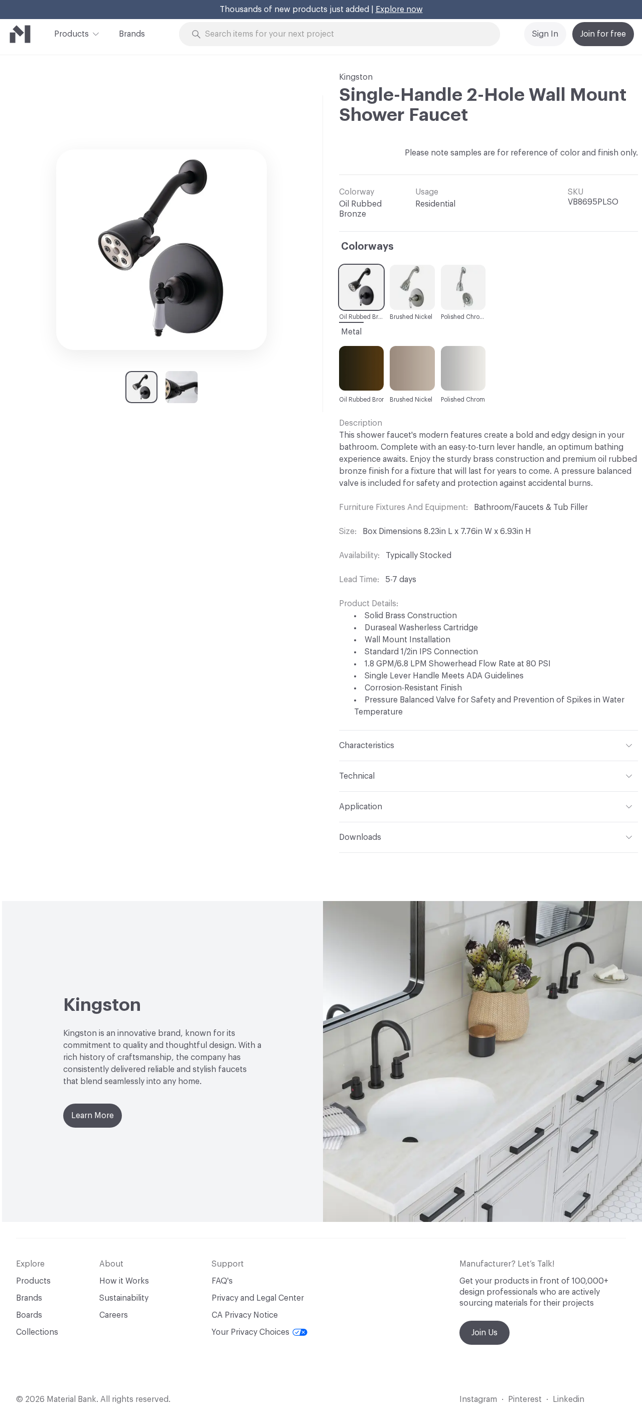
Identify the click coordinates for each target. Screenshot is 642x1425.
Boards (29, 1315)
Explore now (399, 10)
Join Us (484, 1333)
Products (71, 34)
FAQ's (222, 1281)
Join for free (603, 34)
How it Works (124, 1281)
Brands (132, 34)
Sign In (545, 34)
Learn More (92, 1116)
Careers (113, 1315)
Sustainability (123, 1298)
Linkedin (568, 1399)
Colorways (367, 247)
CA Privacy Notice (245, 1315)
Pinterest (525, 1399)
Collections (37, 1332)
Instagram (478, 1399)
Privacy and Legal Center (258, 1298)
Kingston (356, 77)
